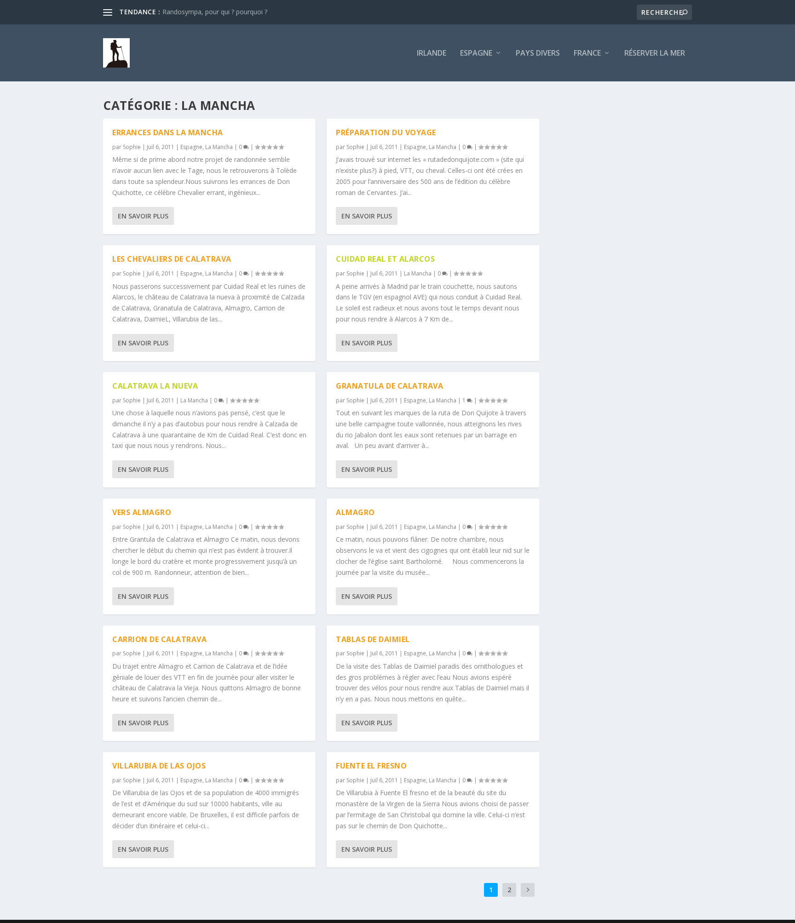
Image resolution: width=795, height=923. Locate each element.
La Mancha (219, 147)
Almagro (355, 512)
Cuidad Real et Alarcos (385, 259)
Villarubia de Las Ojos (159, 766)
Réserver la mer (654, 53)
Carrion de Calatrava (159, 639)
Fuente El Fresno (371, 766)
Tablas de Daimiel (373, 639)
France (587, 53)
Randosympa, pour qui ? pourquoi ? (214, 11)
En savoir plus (143, 216)
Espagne (476, 53)
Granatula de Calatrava (389, 386)
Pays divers (538, 53)
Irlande (431, 53)
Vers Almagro (141, 512)
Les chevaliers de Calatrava (171, 259)
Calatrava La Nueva (155, 386)
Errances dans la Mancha (167, 132)
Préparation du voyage (386, 132)
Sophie (132, 147)
